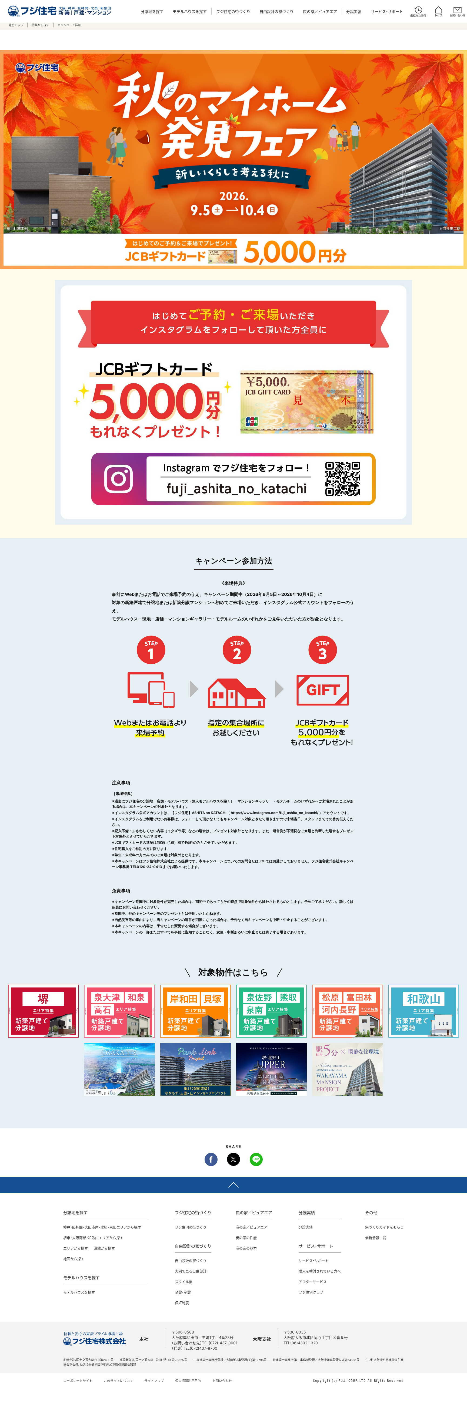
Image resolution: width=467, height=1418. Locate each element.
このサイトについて (118, 1380)
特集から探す (40, 25)
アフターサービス (313, 1281)
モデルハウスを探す (190, 11)
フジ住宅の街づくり (233, 11)
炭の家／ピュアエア (320, 11)
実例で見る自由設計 (190, 1271)
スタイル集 (183, 1281)
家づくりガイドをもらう (384, 1227)
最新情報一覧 (375, 1237)
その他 (371, 1213)
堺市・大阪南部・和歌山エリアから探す (93, 1237)
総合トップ (16, 25)
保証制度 (182, 1302)
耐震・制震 (183, 1292)
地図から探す (73, 1258)
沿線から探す (104, 1248)
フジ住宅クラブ (311, 1292)
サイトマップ (154, 1380)
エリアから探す (75, 1248)
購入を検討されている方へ (320, 1271)
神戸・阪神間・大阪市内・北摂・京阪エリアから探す (102, 1227)
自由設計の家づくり (276, 11)
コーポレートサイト (77, 1380)
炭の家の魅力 (246, 1248)
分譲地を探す (152, 11)
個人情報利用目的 (188, 1380)
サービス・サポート (387, 11)
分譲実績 (353, 11)
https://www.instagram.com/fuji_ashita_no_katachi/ (274, 813)
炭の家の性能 (246, 1237)
